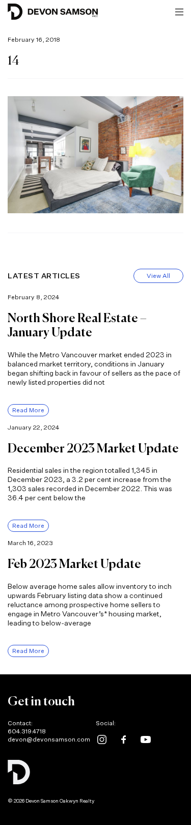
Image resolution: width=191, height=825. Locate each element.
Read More (28, 410)
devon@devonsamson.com (49, 739)
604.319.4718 (27, 731)
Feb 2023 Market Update (74, 564)
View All (158, 275)
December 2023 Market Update (93, 449)
